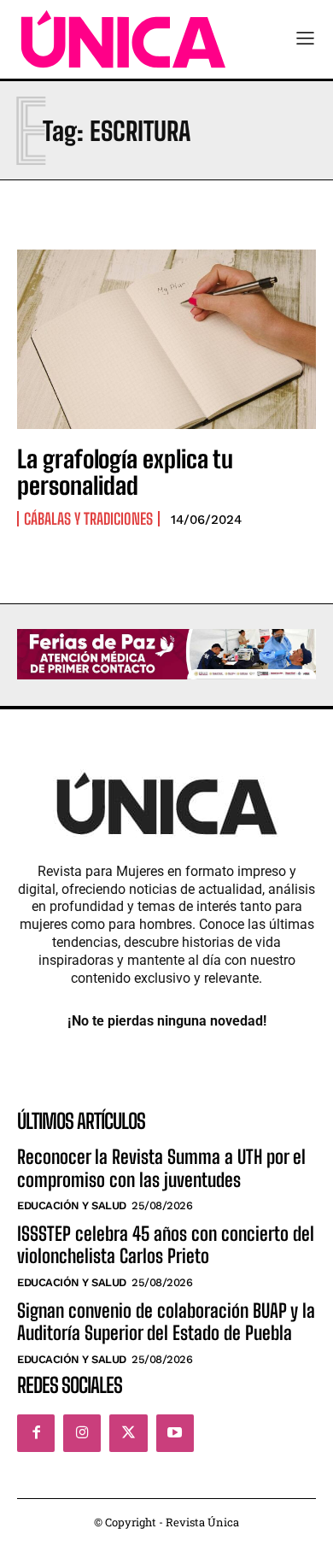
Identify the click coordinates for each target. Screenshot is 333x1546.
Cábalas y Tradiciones (88, 518)
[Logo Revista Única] (123, 39)
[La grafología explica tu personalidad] (166, 339)
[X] (128, 1433)
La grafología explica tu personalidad (125, 472)
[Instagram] (82, 1433)
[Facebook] (36, 1433)
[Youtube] (175, 1433)
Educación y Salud (71, 1205)
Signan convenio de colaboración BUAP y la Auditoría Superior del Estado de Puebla (166, 1321)
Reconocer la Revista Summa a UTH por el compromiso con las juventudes (161, 1167)
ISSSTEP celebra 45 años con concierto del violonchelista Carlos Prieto (165, 1244)
